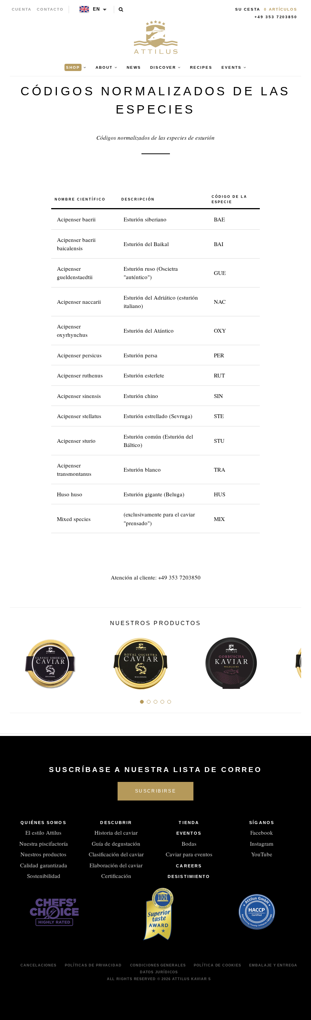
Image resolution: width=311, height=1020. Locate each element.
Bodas (189, 843)
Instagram (261, 843)
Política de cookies (217, 965)
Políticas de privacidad (93, 965)
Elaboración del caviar (116, 865)
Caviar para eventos (189, 854)
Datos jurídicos (159, 972)
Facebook (261, 832)
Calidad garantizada (43, 865)
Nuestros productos (43, 854)
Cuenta (21, 9)
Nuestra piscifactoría (43, 843)
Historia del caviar (116, 832)
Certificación (116, 875)
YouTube (261, 854)
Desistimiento (189, 876)
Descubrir (116, 822)
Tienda (189, 822)
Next (292, 660)
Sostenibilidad (43, 875)
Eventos (189, 833)
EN (97, 9)
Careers (189, 866)
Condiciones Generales (158, 965)
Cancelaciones (38, 965)
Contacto (50, 9)
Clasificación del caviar (116, 854)
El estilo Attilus (43, 832)
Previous (18, 660)
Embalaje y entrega (273, 965)
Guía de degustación (116, 843)
